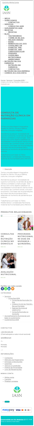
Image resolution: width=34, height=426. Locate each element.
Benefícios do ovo (17, 44)
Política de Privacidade (13, 368)
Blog (7, 34)
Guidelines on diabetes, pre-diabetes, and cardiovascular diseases (16, 49)
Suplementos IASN (13, 28)
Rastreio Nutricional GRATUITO (19, 309)
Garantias (8, 364)
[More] (13, 288)
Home (3, 80)
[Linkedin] (9, 288)
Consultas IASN (16, 26)
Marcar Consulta (9, 166)
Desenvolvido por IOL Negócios (12, 419)
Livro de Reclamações (13, 369)
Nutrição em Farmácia (14, 66)
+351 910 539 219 (7, 332)
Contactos (14, 22)
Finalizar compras (11, 381)
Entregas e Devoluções (13, 362)
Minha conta (9, 377)
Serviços (9, 24)
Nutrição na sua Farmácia (13, 62)
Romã (11, 42)
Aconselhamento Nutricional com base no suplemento (17, 317)
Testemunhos (15, 36)
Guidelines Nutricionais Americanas (14, 57)
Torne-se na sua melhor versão (16, 39)
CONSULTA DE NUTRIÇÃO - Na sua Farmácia (22, 305)
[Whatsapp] (5, 288)
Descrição (8, 169)
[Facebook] (2, 288)
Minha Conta (14, 2)
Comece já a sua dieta (16, 73)
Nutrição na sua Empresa (17, 71)
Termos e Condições (12, 366)
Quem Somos (11, 20)
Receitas (9, 30)
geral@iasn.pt (6, 338)
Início (7, 18)
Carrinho (5, 2)
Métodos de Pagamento (14, 360)
